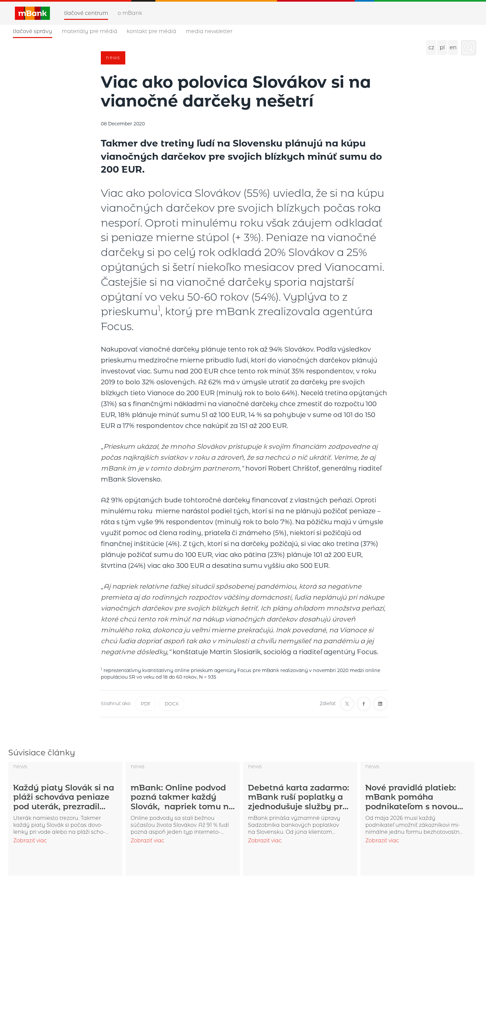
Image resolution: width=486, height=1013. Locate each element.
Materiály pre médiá (89, 31)
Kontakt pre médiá (151, 31)
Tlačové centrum (86, 13)
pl (442, 47)
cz (431, 47)
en (453, 47)
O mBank (130, 13)
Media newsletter (209, 31)
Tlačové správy (32, 31)
